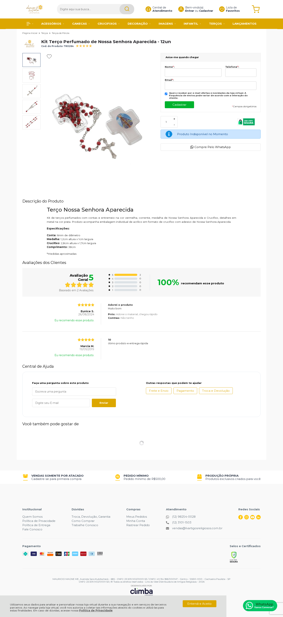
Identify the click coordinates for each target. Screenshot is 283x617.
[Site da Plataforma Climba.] (141, 590)
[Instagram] (246, 518)
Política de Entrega (36, 525)
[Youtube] (252, 518)
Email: (169, 80)
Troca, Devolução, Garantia (91, 516)
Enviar (104, 402)
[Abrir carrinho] (256, 9)
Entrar (189, 11)
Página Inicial (30, 33)
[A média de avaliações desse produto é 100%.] (84, 45)
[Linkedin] (258, 518)
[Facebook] (240, 518)
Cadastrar (206, 11)
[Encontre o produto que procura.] (127, 9)
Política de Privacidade (96, 610)
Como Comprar (83, 521)
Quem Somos (32, 516)
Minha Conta (135, 521)
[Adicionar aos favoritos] (49, 56)
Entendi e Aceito (199, 603)
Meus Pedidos (136, 516)
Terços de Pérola (60, 33)
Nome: (169, 67)
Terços (45, 33)
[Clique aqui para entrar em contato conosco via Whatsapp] (260, 605)
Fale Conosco (32, 529)
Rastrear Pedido (138, 525)
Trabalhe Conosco (85, 525)
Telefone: (232, 67)
